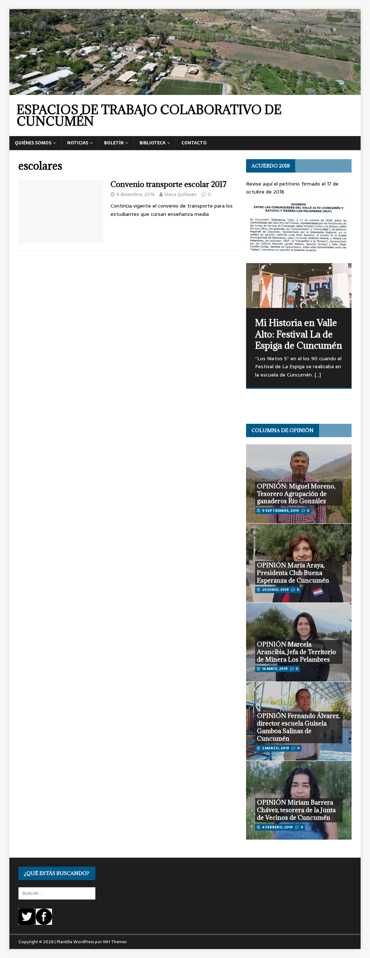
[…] (317, 375)
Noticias (77, 143)
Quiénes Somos (33, 143)
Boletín (114, 143)
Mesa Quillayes (180, 194)
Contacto (194, 143)
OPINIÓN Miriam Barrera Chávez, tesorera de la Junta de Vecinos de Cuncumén (296, 810)
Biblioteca (152, 143)
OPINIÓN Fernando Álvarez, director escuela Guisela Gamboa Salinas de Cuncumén (298, 727)
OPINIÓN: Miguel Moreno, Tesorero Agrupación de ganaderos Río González (296, 493)
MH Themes (114, 941)
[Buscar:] (56, 893)
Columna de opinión (282, 430)
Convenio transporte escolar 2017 (169, 184)
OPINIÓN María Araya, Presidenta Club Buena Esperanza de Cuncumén (293, 572)
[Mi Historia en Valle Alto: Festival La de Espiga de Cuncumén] (299, 285)
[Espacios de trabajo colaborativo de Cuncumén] (185, 91)
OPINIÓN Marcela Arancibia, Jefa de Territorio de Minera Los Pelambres (296, 651)
